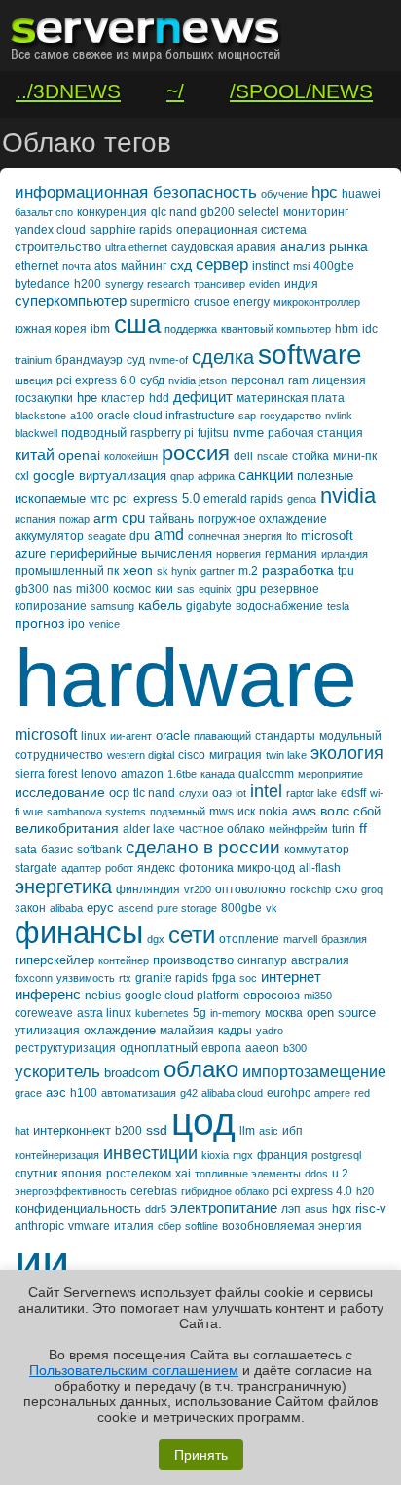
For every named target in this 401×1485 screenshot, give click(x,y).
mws (221, 811)
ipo (76, 624)
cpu (133, 517)
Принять (201, 1455)
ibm (100, 329)
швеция (34, 380)
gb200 (217, 212)
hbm (346, 329)
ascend (135, 908)
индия (301, 284)
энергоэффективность (71, 1191)
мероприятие (330, 773)
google (54, 475)
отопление (249, 939)
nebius (103, 995)
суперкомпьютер (71, 300)
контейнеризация (57, 1155)
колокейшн (131, 456)
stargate (36, 868)
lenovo (99, 773)
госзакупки (44, 398)
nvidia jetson (197, 380)
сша (137, 324)
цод (203, 1121)
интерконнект (72, 1130)
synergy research (147, 284)
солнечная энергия (235, 536)
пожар (74, 519)
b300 (295, 1048)
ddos (316, 1173)
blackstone (40, 415)
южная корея (51, 329)
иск (246, 811)
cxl (22, 476)
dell (243, 456)
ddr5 (155, 1208)
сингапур (262, 960)
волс (334, 810)
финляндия (148, 889)
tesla (338, 606)
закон (30, 908)
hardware (186, 678)
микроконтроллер (316, 302)
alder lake (149, 829)
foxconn (34, 978)
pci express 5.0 (156, 498)
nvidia (348, 496)
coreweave (44, 1013)
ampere (332, 1093)
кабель (160, 605)
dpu (139, 536)
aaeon (262, 1048)
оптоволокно (250, 889)
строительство (58, 246)
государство (290, 415)
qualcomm (266, 773)
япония (81, 1173)
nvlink (338, 415)
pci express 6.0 (96, 380)
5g (199, 1013)
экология (346, 753)
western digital (140, 755)
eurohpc (288, 1093)
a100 (81, 415)
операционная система (241, 229)
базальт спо (44, 212)
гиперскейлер (54, 960)
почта (76, 266)
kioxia (215, 1155)
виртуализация (122, 475)
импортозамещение (314, 1072)
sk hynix (177, 571)
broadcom (132, 1073)
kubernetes (162, 1013)
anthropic (39, 1226)
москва (284, 1013)
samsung (112, 606)
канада (217, 773)
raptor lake (311, 793)
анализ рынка (324, 246)
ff (363, 828)
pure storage (187, 908)
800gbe (241, 908)
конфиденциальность (78, 1208)
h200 (87, 284)
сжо (346, 889)
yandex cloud (50, 229)
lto (291, 536)
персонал (257, 380)
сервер (222, 264)
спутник (36, 1173)
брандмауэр (89, 360)
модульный (350, 735)
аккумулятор (49, 536)
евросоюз (271, 995)
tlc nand (154, 793)
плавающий (222, 736)
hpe (87, 397)
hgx (341, 1208)
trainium (33, 360)
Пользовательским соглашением (133, 1370)
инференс (48, 994)
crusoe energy (232, 301)
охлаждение (120, 1030)
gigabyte (209, 606)
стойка (310, 456)
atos (105, 265)
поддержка (190, 329)
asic (268, 1131)
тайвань (171, 518)
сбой (367, 811)
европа (221, 1048)
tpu (346, 571)
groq (372, 889)
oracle (173, 735)
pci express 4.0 (312, 1191)
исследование (60, 792)
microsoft (46, 734)
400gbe (333, 265)
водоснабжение (279, 606)
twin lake (286, 755)
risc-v (370, 1208)
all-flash (320, 868)
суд (136, 360)
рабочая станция (315, 433)
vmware (89, 1226)
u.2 (340, 1173)
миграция (235, 755)
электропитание (223, 1207)
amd (169, 534)
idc (370, 329)
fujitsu (213, 433)
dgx (155, 939)
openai (79, 455)
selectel (258, 212)
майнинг (143, 265)
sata (26, 849)
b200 (128, 1131)
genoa (301, 499)
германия (291, 554)
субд (152, 380)
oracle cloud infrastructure (166, 415)
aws (304, 810)
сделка (223, 357)
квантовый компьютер (276, 329)
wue (33, 811)
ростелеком (138, 1173)
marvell (300, 939)
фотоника (206, 868)
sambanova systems (96, 811)
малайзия (187, 1030)
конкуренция (112, 212)
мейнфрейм (298, 829)
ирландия (344, 554)
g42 (189, 1093)
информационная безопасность (136, 192)
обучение (284, 193)
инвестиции (150, 1153)
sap (247, 415)
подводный (94, 432)
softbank (99, 849)
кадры (235, 1030)
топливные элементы (248, 1173)
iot (241, 793)
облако (201, 1069)
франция (282, 1155)
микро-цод (266, 868)
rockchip (310, 889)
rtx (125, 978)
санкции (265, 474)
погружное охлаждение (262, 518)
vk (271, 908)
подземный (177, 811)
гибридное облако (225, 1191)
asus (316, 1208)
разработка (298, 570)
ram (298, 380)
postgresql (336, 1155)
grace (28, 1093)
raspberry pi (162, 433)
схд (181, 264)
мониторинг (315, 212)
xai (183, 1173)
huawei (361, 193)
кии (164, 589)
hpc (324, 192)
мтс (99, 499)
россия (196, 453)
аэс (56, 1092)
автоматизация (138, 1093)
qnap (182, 476)
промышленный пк (67, 571)
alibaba (66, 908)
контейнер (123, 960)
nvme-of (168, 360)
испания (35, 519)
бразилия (344, 939)
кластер (123, 398)
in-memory (235, 1013)
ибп (292, 1131)
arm (105, 517)
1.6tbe (182, 773)
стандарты (285, 735)
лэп (291, 1208)
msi (301, 266)
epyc (100, 907)
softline (201, 1226)
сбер (169, 1226)
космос (132, 589)
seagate (107, 536)
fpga (224, 978)
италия (134, 1226)
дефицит (203, 396)
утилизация (47, 1030)
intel (266, 791)
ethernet (36, 265)
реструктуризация (65, 1048)
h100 (83, 1093)
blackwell (36, 433)
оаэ (222, 793)
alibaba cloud (232, 1093)
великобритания (67, 828)
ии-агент (131, 736)
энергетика (63, 886)
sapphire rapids (131, 229)
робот (119, 868)
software (310, 355)
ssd (156, 1130)
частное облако (222, 829)
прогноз (39, 623)
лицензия (339, 380)
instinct (270, 265)
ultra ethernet (136, 247)
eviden (264, 284)
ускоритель (57, 1072)
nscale (272, 456)
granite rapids (171, 978)
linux (93, 735)
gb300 (32, 589)
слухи (193, 793)
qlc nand (174, 212)
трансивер (219, 284)
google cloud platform (182, 995)
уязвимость (85, 978)
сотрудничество (59, 755)
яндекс (156, 868)
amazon (142, 773)
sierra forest (46, 773)
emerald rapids (243, 499)
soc (248, 978)
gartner (217, 571)
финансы (79, 933)
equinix (215, 589)
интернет (291, 976)
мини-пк (355, 456)
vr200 (197, 889)
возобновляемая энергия (292, 1226)
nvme (248, 432)
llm (247, 1131)
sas (186, 589)
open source (341, 1012)
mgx (243, 1155)
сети (191, 935)
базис (57, 849)
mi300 (92, 589)
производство (193, 960)
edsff (353, 793)
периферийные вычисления (131, 553)
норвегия (238, 554)
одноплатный (159, 1047)
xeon (138, 570)
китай (35, 455)
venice (104, 624)
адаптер (81, 868)
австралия (320, 960)
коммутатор (316, 849)
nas (62, 589)
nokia (273, 811)
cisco (191, 755)
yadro (269, 1030)
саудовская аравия (223, 247)
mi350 (318, 995)
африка (216, 476)
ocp (119, 792)
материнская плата (291, 398)
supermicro (160, 301)
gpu (246, 588)
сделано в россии (203, 847)
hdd (159, 398)
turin (343, 829)
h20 (365, 1191)
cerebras (153, 1191)
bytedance (42, 284)
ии (42, 1262)
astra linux (104, 1013)
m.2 (248, 571)
